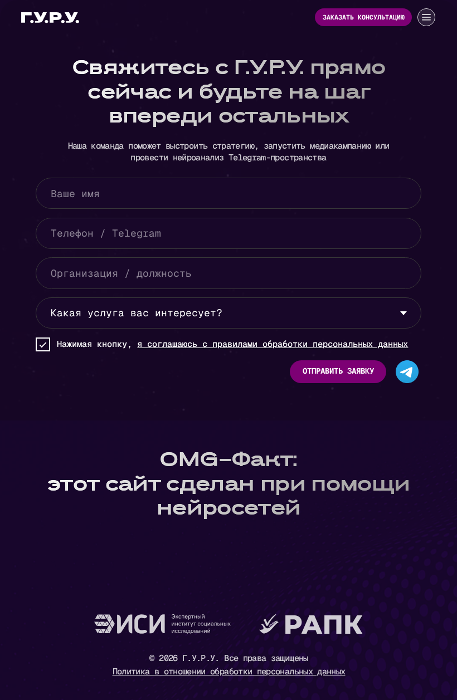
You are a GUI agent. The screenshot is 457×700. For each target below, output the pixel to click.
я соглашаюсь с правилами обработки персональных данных (272, 344)
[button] (426, 17)
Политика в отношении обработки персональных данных (229, 671)
